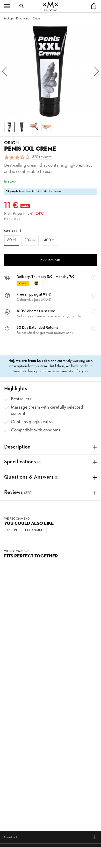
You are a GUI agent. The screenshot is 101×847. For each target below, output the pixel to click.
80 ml (11, 240)
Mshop (8, 18)
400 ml (49, 240)
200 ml (29, 240)
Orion (36, 18)
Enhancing (22, 18)
